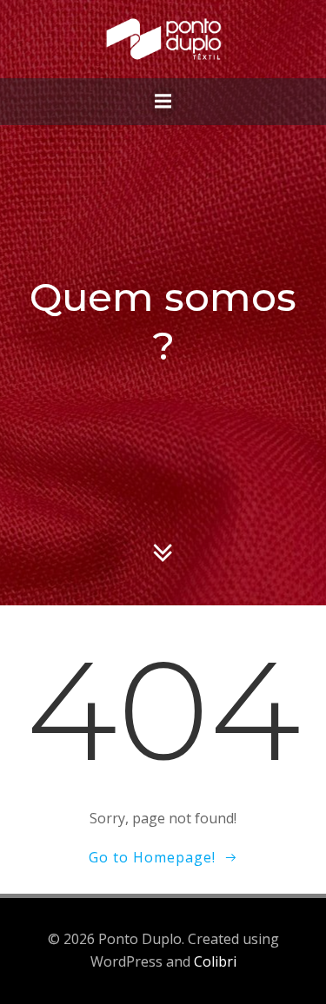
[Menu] (163, 101)
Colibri (215, 961)
